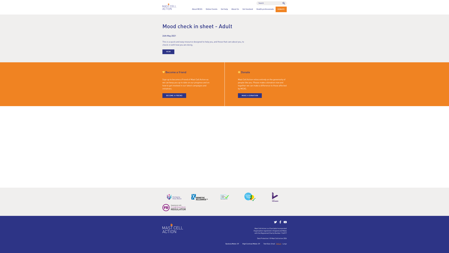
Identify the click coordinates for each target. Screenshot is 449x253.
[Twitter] (275, 223)
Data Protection (262, 238)
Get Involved (248, 9)
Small (273, 244)
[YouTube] (285, 223)
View (168, 52)
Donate (281, 9)
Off (238, 244)
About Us (235, 9)
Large (284, 244)
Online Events (211, 9)
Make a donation (250, 96)
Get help (224, 9)
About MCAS (197, 9)
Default (278, 244)
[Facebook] (280, 223)
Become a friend (174, 96)
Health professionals (265, 9)
